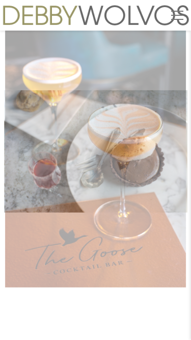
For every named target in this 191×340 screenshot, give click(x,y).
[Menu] (177, 15)
